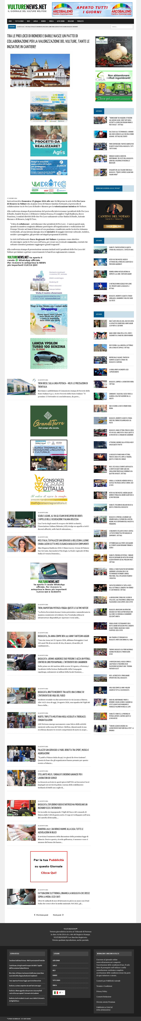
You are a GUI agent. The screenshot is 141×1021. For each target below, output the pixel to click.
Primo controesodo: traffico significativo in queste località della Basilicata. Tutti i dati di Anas (121, 146)
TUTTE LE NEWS (19, 21)
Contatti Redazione (103, 997)
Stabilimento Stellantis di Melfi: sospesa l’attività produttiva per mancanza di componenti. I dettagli (121, 533)
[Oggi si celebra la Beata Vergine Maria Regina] (100, 411)
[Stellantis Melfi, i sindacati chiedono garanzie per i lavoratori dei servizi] (21, 784)
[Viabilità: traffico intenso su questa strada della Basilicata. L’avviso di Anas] (100, 252)
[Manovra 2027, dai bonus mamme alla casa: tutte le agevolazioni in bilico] (21, 839)
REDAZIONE (71, 21)
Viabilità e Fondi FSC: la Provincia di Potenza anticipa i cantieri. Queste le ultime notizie (120, 716)
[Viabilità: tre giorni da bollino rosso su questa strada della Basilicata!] (100, 509)
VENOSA (51, 21)
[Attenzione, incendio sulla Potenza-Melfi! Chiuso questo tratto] (100, 447)
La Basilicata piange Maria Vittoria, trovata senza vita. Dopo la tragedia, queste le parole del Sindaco (120, 456)
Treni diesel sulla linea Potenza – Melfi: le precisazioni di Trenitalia (27, 960)
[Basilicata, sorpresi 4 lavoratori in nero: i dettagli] (100, 386)
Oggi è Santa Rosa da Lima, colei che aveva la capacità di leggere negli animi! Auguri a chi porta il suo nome (121, 323)
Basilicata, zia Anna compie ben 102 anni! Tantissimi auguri (63, 636)
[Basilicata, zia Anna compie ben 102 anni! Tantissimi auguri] (21, 646)
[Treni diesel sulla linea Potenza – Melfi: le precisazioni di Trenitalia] (21, 393)
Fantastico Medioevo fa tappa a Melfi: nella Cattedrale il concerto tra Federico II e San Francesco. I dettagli (121, 587)
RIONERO (43, 21)
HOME (10, 21)
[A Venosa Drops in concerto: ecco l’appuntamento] (100, 374)
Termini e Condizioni (104, 986)
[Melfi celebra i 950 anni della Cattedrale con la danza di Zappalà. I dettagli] (100, 350)
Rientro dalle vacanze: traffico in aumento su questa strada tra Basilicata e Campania (119, 359)
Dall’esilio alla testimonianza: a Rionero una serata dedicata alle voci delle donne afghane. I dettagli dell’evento (121, 134)
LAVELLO (35, 21)
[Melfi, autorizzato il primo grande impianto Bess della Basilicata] (100, 680)
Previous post (42, 915)
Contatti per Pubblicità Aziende (108, 981)
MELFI (28, 21)
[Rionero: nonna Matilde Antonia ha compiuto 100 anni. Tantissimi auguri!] (100, 276)
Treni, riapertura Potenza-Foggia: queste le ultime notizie (63, 607)
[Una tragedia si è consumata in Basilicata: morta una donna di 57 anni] (100, 642)
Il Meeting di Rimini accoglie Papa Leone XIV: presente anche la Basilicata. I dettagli (120, 286)
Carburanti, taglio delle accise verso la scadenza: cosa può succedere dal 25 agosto (121, 396)
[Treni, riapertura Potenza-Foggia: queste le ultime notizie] (21, 618)
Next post (57, 915)
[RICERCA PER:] (122, 27)
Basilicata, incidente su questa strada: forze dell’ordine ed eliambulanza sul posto (120, 420)
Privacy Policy (101, 991)
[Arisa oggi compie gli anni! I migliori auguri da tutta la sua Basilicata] (100, 692)
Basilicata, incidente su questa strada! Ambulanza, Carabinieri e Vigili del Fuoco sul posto (121, 298)
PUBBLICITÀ (80, 21)
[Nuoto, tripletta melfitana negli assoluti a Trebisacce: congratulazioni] (21, 727)
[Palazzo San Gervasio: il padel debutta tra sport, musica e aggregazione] (21, 760)
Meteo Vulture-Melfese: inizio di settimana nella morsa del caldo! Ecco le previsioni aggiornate (121, 261)
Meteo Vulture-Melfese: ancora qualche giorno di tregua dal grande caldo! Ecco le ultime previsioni (121, 495)
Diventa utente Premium (105, 1002)
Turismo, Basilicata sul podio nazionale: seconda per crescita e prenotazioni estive (121, 651)
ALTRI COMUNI (60, 21)
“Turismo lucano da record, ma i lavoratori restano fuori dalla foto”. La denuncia (121, 728)
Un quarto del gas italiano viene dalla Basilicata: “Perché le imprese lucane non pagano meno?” (121, 172)
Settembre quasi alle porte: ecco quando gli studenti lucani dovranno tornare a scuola (121, 545)
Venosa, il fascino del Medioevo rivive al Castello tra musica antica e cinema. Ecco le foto (121, 483)
